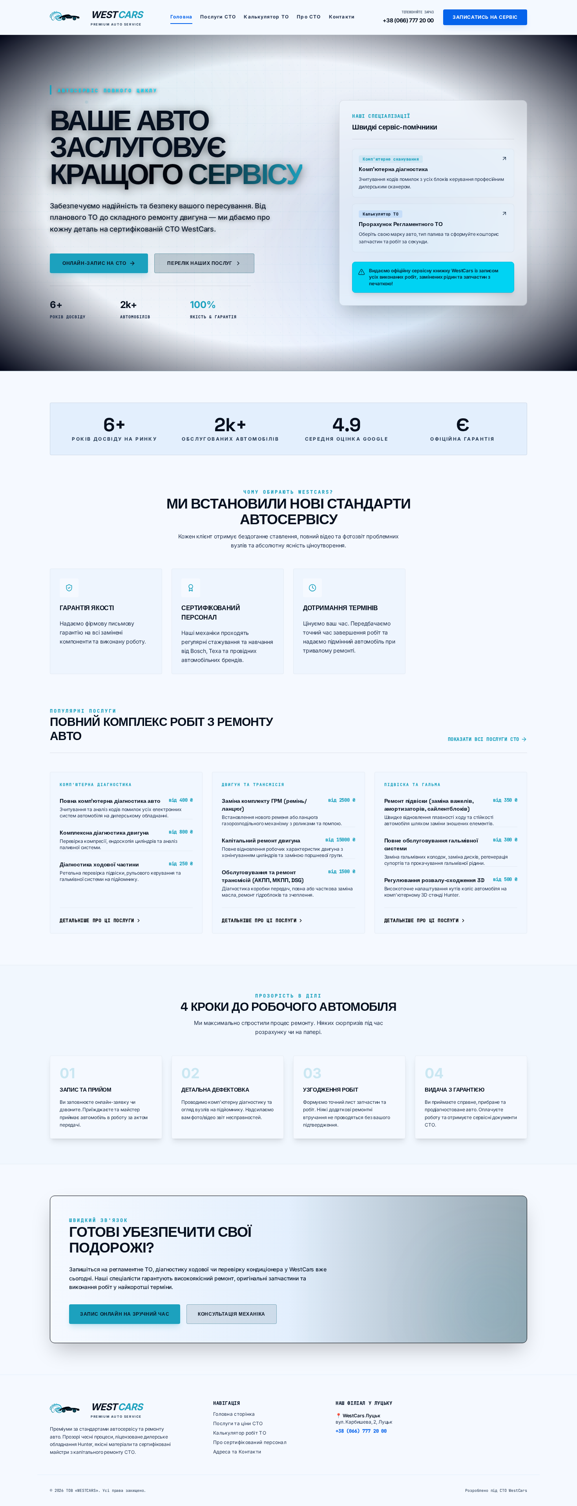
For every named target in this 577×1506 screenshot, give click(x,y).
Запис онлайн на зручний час (124, 1314)
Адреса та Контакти (237, 1452)
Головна (181, 17)
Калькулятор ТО (266, 17)
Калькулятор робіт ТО (239, 1433)
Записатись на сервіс (485, 17)
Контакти (342, 17)
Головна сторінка (234, 1414)
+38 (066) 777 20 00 (408, 20)
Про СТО (309, 17)
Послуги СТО (218, 17)
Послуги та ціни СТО (238, 1423)
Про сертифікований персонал (250, 1442)
